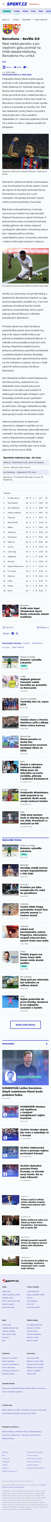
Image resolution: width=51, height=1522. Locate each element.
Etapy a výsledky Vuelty (35, 1295)
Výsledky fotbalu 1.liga (10, 1328)
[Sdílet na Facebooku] (12, 633)
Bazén (4, 1410)
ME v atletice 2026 (9, 1334)
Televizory (25, 1435)
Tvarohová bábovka (34, 1334)
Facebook (5, 1458)
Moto (41, 11)
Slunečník (34, 1410)
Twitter (4, 1465)
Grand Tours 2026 (33, 1307)
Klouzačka (42, 1410)
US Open (24, 790)
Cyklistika (24, 904)
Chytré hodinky (35, 1435)
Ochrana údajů (32, 1455)
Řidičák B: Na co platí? (35, 1367)
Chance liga (6, 1325)
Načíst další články (25, 1024)
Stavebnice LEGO (21, 1432)
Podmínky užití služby (35, 1452)
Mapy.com (6, 1388)
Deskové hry (16, 1435)
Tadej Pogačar (32, 1301)
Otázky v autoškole (34, 1371)
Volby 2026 (6, 1291)
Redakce (5, 1452)
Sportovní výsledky (28, 699)
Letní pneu (6, 1435)
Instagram (6, 1462)
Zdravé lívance (32, 1331)
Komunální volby (8, 1307)
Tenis (33, 11)
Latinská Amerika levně (10, 1371)
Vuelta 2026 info (33, 1291)
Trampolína (25, 1410)
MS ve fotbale (26, 977)
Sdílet (19, 67)
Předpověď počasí (17, 1388)
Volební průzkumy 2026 (11, 1295)
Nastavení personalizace (35, 1468)
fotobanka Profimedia (16, 1487)
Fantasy (6, 11)
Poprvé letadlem (8, 1361)
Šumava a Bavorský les (10, 1364)
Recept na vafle (32, 1337)
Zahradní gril (25, 1413)
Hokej (25, 11)
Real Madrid (18, 647)
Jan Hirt (30, 1298)
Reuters (5, 1487)
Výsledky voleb (7, 1298)
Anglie (23, 676)
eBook (8, 67)
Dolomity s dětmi (8, 1374)
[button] (25, 151)
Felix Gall (30, 1304)
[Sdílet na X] (17, 633)
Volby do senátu (8, 1304)
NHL (3, 1340)
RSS (3, 1455)
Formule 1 (24, 717)
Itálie (22, 812)
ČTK (4, 62)
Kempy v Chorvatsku (9, 1358)
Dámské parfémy (35, 1432)
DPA (43, 1485)
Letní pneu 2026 (33, 1358)
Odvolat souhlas (32, 1465)
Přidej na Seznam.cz (9, 1471)
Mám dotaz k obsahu (34, 1458)
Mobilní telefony (8, 1432)
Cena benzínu (41, 1388)
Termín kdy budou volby (11, 1301)
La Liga (5, 647)
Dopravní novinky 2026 (35, 1364)
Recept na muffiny (34, 1328)
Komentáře (8, 1043)
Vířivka (33, 1413)
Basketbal (24, 865)
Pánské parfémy (8, 1438)
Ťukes (22, 951)
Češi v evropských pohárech (12, 1392)
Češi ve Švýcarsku (8, 1367)
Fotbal (17, 11)
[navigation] (3, 4)
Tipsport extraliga (27, 657)
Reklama (5, 1468)
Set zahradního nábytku (11, 1413)
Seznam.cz (34, 4)
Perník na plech (32, 1340)
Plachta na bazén (14, 1410)
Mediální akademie (34, 1462)
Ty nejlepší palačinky (34, 1325)
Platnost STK (31, 1374)
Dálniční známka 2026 (35, 1361)
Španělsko (24, 605)
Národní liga (25, 736)
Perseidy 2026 (30, 1388)
